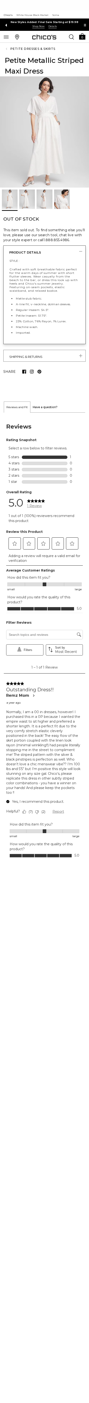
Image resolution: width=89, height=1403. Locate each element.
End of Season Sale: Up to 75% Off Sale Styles (44, 22)
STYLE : (14, 261)
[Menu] (6, 36)
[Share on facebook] (24, 372)
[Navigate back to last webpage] (7, 49)
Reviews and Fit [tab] (17, 407)
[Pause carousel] (85, 25)
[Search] (71, 37)
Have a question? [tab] (45, 407)
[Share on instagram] (32, 372)
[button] (82, 36)
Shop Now (38, 26)
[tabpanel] (44, 640)
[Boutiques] (17, 37)
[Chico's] (44, 37)
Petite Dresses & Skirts (33, 49)
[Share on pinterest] (39, 372)
